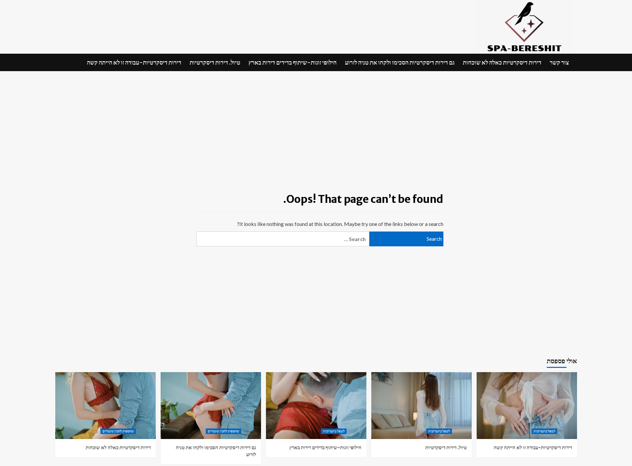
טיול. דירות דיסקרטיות (215, 62)
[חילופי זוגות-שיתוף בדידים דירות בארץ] (316, 405)
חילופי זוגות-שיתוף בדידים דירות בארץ (293, 62)
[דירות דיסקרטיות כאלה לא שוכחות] (105, 405)
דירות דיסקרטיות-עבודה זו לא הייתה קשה (134, 62)
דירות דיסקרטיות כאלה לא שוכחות (502, 62)
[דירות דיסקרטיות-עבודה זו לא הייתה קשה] (527, 405)
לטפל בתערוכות (334, 431)
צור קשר (559, 62)
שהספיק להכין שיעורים (118, 431)
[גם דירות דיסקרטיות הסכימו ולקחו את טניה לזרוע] (211, 405)
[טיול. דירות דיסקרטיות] (421, 405)
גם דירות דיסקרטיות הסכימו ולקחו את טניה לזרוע (400, 62)
